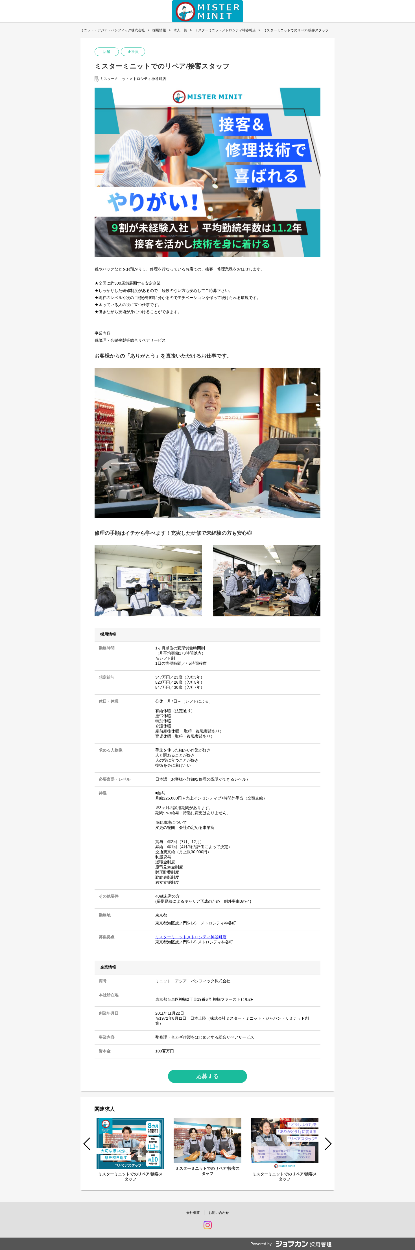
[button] (328, 1144)
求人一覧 (180, 30)
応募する (207, 1076)
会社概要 (193, 1213)
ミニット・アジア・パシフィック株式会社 (112, 30)
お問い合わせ (219, 1213)
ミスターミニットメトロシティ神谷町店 (225, 30)
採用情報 (159, 30)
